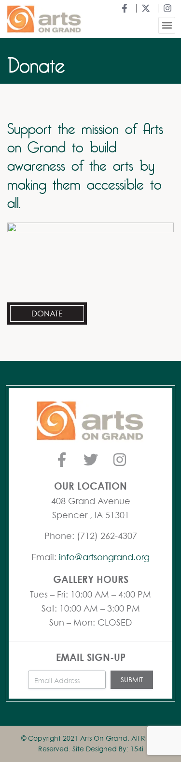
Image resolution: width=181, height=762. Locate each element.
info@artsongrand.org (104, 557)
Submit (132, 679)
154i (136, 749)
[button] (166, 25)
